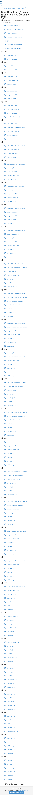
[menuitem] (1, 3)
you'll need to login (23, 790)
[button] (1, 1)
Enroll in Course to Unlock (16, 792)
